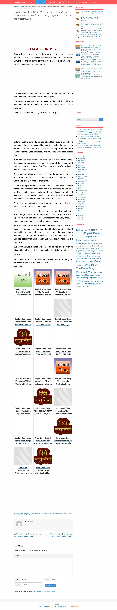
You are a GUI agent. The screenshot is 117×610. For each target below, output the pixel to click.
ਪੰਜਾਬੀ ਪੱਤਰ (80, 219)
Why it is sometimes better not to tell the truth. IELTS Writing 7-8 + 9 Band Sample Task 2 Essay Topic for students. (91, 30)
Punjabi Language (88, 275)
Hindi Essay (81, 178)
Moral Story (40, 2)
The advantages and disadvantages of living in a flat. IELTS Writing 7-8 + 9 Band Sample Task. (92, 13)
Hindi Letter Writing (82, 180)
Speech (94, 281)
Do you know (81, 162)
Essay (79, 240)
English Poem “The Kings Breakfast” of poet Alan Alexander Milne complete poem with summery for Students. (92, 76)
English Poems (51, 2)
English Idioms (81, 167)
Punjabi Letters (81, 203)
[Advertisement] (43, 34)
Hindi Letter (94, 256)
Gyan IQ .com (20, 2)
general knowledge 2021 (92, 243)
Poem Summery (82, 197)
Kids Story (66, 513)
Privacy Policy (43, 606)
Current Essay (80, 234)
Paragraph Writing (86, 272)
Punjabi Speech (90, 277)
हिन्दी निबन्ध (84, 2)
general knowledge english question (84, 250)
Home (31, 2)
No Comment (46, 513)
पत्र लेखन (83, 284)
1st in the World (81, 157)
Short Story (38, 513)
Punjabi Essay (76, 2)
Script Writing (81, 206)
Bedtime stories (81, 230)
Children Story (54, 513)
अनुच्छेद (78, 284)
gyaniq (25, 513)
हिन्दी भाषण (79, 286)
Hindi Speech (81, 183)
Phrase (79, 196)
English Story (60, 513)
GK (81, 255)
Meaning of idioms (82, 190)
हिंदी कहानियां (80, 215)
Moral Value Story (19, 514)
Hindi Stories (81, 185)
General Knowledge (63, 2)
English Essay (81, 165)
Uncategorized (81, 214)
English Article (81, 164)
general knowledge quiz (92, 251)
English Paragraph (82, 169)
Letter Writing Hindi (81, 265)
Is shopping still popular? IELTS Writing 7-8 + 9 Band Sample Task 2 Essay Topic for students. (92, 36)
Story (30, 514)
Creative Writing (81, 160)
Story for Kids (81, 212)
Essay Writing (86, 240)
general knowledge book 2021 (93, 248)
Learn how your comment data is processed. (45, 591)
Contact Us (52, 606)
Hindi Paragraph (81, 181)
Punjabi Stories (81, 205)
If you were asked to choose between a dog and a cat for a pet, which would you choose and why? (92, 24)
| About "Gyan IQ (62, 606)
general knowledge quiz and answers (89, 252)
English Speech (81, 173)
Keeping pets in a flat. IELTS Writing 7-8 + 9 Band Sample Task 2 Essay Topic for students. (92, 18)
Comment (20, 555)
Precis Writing (81, 199)
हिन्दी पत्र (101, 284)
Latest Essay (94, 261)
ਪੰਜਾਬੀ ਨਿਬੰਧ (80, 217)
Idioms (79, 187)
